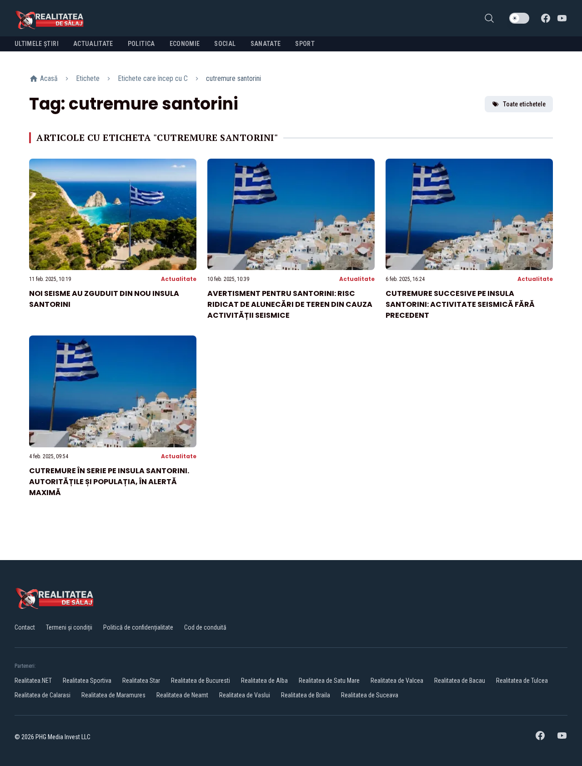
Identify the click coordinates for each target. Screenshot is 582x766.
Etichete (88, 78)
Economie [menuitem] (185, 43)
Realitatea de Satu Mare (329, 680)
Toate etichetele (524, 104)
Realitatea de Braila (305, 695)
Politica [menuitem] (141, 43)
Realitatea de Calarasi (42, 695)
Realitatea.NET (33, 680)
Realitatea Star (141, 680)
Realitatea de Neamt (182, 695)
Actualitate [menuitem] (93, 43)
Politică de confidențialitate (138, 627)
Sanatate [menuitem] (266, 43)
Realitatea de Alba (264, 680)
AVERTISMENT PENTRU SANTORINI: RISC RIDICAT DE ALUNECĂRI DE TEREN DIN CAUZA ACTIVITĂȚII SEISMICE (289, 304)
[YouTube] (562, 18)
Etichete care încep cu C (153, 78)
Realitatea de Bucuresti (200, 680)
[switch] (519, 18)
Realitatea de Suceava (369, 695)
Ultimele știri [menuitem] (37, 43)
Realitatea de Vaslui (244, 695)
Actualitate (178, 279)
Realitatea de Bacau (459, 680)
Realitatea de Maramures (113, 695)
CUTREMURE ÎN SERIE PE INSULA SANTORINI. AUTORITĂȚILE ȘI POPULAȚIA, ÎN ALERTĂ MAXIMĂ (109, 482)
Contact (25, 627)
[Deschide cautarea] (489, 18)
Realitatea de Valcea (397, 680)
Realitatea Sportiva (87, 680)
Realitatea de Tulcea (522, 680)
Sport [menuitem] (305, 43)
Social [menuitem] (225, 43)
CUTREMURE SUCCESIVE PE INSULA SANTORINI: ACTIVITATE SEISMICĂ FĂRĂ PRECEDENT (460, 304)
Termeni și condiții (69, 627)
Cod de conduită (205, 627)
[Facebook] (545, 18)
